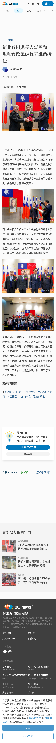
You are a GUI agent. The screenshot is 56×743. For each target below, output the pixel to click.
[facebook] (4, 651)
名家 (29, 10)
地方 (18, 10)
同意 (28, 727)
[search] (51, 11)
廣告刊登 (32, 632)
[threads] (10, 652)
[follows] (28, 3)
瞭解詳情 (28, 454)
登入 (47, 3)
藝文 (8, 10)
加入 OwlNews (9, 638)
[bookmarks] (33, 3)
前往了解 (28, 736)
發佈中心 (32, 638)
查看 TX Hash (9, 472)
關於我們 (6, 632)
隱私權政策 (35, 718)
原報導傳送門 (43, 472)
